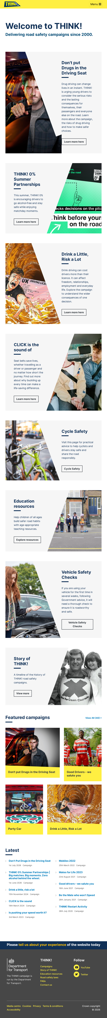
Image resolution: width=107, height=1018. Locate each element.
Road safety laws (49, 977)
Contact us (46, 984)
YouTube (85, 967)
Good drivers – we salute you (76, 883)
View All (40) (92, 717)
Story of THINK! (48, 970)
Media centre (14, 1006)
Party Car (14, 828)
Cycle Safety (72, 468)
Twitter (84, 974)
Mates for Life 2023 (71, 872)
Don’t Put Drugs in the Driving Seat (30, 860)
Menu (94, 4)
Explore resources (27, 539)
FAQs (43, 981)
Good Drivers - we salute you (79, 773)
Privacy (37, 1006)
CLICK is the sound (20, 901)
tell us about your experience (42, 945)
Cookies (26, 1006)
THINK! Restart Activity (73, 906)
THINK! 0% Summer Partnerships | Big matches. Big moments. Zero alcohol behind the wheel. (29, 875)
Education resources (51, 973)
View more (22, 693)
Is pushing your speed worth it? (28, 912)
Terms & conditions (53, 1006)
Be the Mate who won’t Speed (77, 895)
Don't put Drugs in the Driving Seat (31, 772)
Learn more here (74, 141)
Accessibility (13, 1009)
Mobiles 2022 (67, 860)
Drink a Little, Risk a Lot (66, 828)
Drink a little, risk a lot (22, 889)
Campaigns (46, 966)
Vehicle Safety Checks (77, 624)
